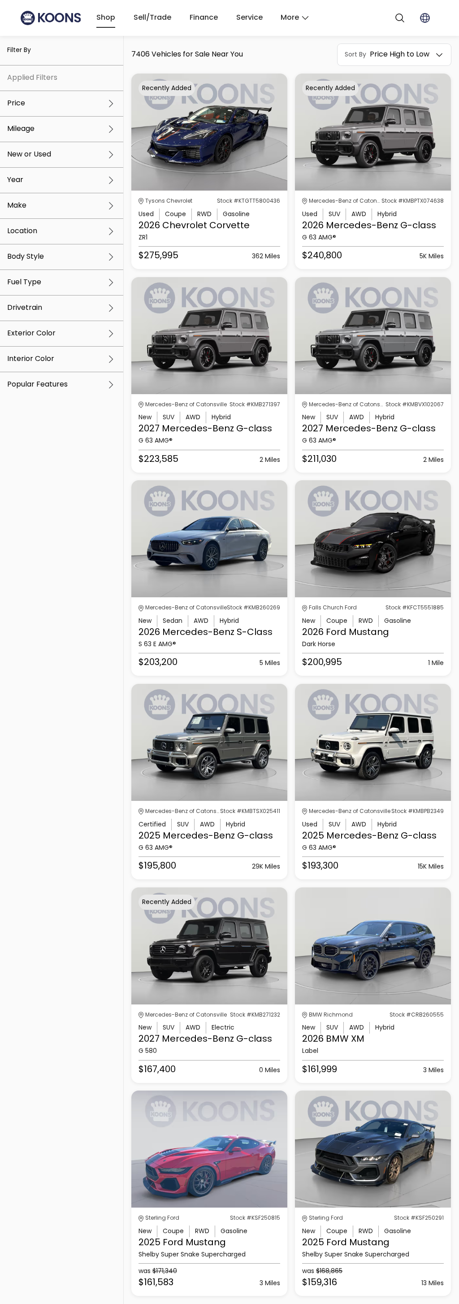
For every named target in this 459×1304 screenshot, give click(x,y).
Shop (105, 17)
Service (249, 17)
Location (22, 231)
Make (16, 205)
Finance (204, 17)
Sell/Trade (152, 17)
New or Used (29, 154)
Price (16, 103)
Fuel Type (24, 282)
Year (15, 180)
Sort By (355, 55)
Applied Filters (32, 78)
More (290, 17)
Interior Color (30, 359)
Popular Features (37, 384)
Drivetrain (24, 308)
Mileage (21, 129)
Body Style (25, 256)
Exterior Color (31, 333)
